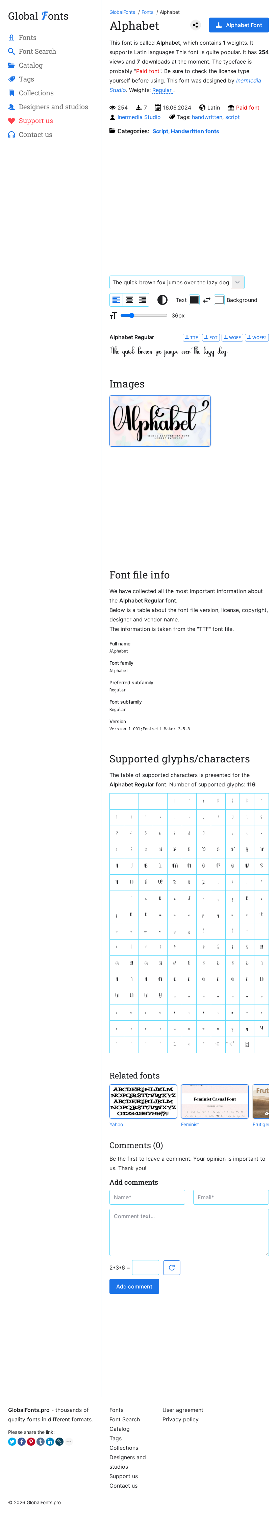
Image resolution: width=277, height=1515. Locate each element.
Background (242, 300)
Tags (115, 1438)
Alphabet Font (244, 25)
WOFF (234, 337)
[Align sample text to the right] (142, 300)
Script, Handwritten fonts (186, 131)
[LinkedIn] (50, 1442)
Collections (123, 1447)
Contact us (123, 1485)
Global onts (38, 15)
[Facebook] (22, 1442)
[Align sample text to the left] (116, 300)
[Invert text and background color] (207, 300)
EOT (213, 337)
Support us (123, 1476)
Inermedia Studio (139, 117)
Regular (162, 90)
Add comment (134, 1286)
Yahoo (116, 1124)
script (232, 117)
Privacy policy (180, 1419)
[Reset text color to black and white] (162, 300)
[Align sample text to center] (129, 300)
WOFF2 (259, 337)
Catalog (119, 1428)
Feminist (190, 1124)
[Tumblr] (40, 1442)
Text (181, 300)
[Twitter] (12, 1442)
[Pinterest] (31, 1442)
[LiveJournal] (59, 1442)
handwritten (207, 117)
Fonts (116, 1409)
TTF (193, 337)
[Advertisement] (50, 194)
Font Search (124, 1419)
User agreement (182, 1409)
